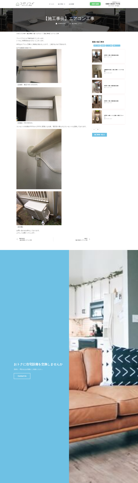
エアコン (80, 23)
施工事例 (60, 4)
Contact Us (22, 376)
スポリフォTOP (21, 33)
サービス (51, 4)
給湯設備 (103, 45)
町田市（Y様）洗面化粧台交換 (111, 101)
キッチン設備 (109, 45)
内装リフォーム (116, 45)
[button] (95, 4)
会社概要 (71, 4)
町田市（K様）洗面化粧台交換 (111, 85)
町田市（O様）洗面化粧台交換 (111, 55)
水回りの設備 (97, 45)
